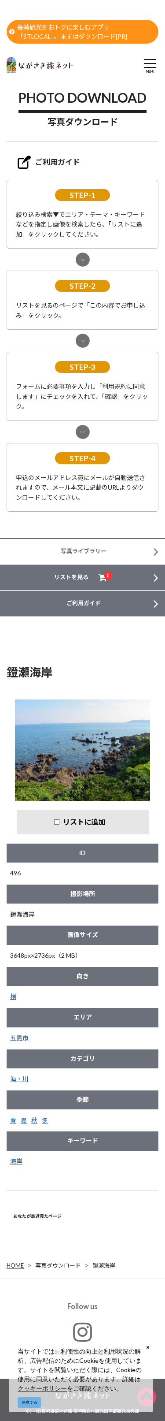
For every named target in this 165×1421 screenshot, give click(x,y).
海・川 (19, 1078)
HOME (15, 1265)
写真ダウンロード (58, 1265)
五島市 (19, 1038)
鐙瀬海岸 (103, 1265)
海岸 (16, 1161)
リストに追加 (84, 822)
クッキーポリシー (42, 1388)
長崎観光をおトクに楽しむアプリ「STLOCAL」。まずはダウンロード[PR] (72, 31)
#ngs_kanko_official (82, 1352)
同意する (29, 1402)
